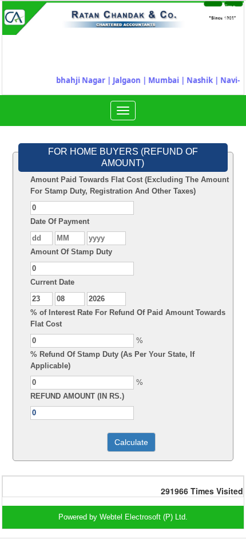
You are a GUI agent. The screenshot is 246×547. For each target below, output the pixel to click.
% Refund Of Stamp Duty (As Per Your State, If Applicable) (112, 360)
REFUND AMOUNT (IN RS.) (77, 396)
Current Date (52, 282)
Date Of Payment (59, 221)
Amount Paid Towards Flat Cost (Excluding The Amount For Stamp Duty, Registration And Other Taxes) (129, 185)
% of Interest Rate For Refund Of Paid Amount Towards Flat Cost (127, 318)
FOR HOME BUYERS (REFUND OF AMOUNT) (123, 157)
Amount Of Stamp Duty (71, 251)
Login (200, 12)
